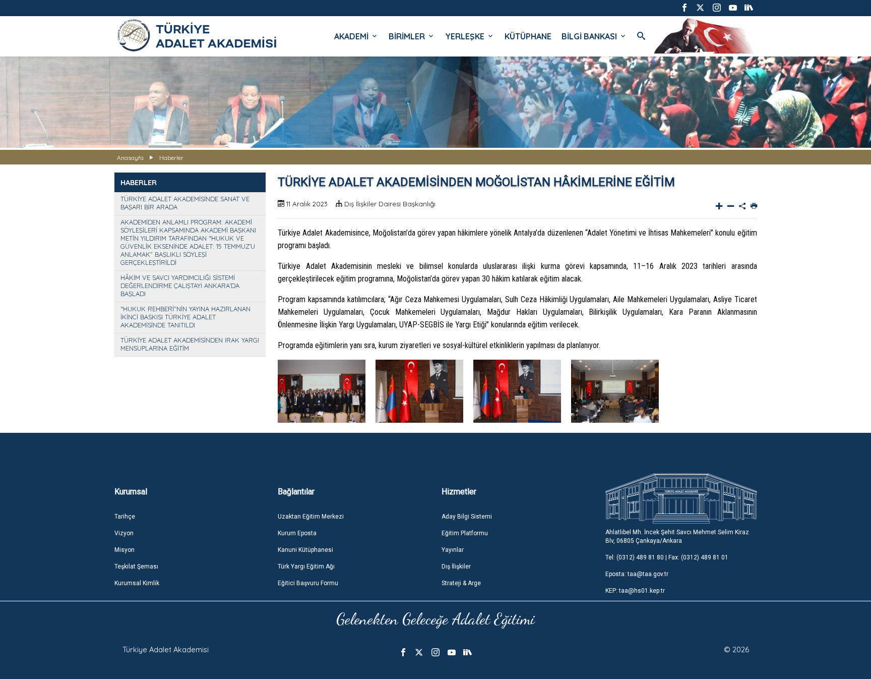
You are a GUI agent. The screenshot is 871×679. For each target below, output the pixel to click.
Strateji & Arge (461, 583)
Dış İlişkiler (456, 566)
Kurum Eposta (297, 533)
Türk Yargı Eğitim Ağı (306, 566)
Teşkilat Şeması (136, 566)
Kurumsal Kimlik (136, 583)
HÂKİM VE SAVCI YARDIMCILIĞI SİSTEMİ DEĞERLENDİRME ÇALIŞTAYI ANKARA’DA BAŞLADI (179, 285)
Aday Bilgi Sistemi (467, 516)
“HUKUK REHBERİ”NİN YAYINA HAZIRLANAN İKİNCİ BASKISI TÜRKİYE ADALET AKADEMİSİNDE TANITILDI (185, 317)
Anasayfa (130, 157)
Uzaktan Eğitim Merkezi (311, 516)
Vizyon (124, 533)
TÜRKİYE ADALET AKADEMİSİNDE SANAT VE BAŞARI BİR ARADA (185, 203)
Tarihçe (124, 516)
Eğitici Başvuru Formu (308, 583)
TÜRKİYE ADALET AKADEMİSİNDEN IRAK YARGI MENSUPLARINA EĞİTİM (189, 344)
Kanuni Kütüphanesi (305, 549)
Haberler (171, 157)
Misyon (124, 549)
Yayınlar (453, 549)
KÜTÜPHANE (528, 36)
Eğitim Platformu (465, 533)
